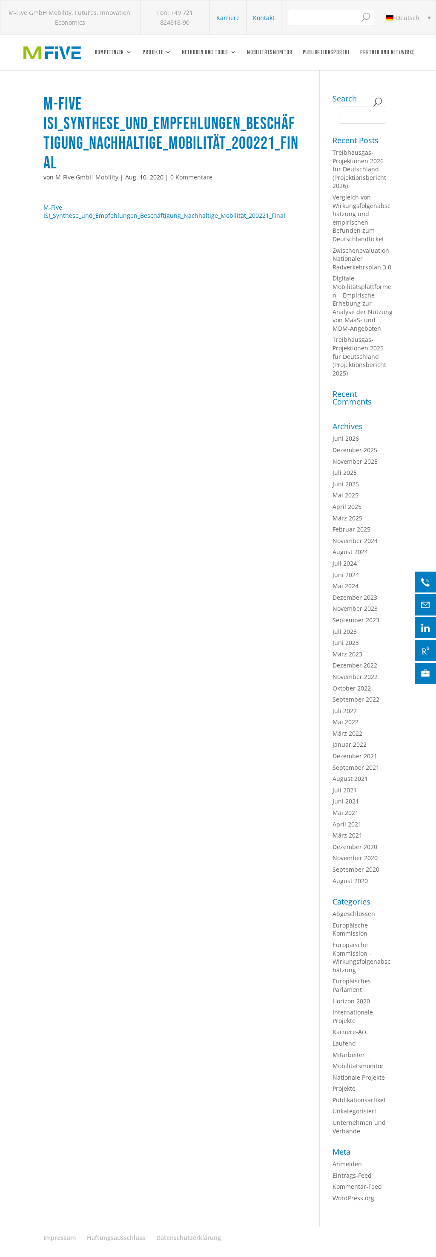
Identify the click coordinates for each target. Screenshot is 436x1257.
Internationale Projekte (353, 1016)
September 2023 (356, 620)
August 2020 (350, 881)
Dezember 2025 (355, 450)
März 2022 (347, 733)
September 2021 (356, 767)
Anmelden (347, 1164)
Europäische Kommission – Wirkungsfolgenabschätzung (361, 957)
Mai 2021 (346, 813)
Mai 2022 (346, 722)
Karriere (228, 18)
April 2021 (347, 824)
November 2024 (355, 541)
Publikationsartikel (359, 1100)
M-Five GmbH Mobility (86, 177)
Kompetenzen (109, 52)
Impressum (59, 1238)
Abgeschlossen (354, 914)
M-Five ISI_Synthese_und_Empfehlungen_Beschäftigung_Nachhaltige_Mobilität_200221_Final (164, 211)
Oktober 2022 (352, 688)
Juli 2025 (345, 472)
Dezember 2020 (355, 847)
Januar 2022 (350, 744)
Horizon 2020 (351, 1001)
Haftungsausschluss (116, 1238)
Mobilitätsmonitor (270, 52)
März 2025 (347, 518)
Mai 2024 (346, 586)
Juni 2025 (346, 484)
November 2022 (355, 677)
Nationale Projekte (359, 1077)
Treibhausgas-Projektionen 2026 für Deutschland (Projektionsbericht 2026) (359, 169)
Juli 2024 (345, 563)
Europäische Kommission (350, 929)
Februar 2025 (351, 529)
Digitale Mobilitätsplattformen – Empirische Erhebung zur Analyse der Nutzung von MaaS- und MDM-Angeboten (363, 303)
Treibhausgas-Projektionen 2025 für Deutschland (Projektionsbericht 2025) (359, 356)
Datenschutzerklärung (188, 1238)
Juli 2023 (345, 631)
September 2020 (356, 869)
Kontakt (264, 18)
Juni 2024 (346, 575)
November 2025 (355, 461)
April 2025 (347, 507)
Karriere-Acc (350, 1032)
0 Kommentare (191, 177)
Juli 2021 (345, 790)
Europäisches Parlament (352, 985)
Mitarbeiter (349, 1055)
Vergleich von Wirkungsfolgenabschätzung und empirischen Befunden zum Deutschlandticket (361, 218)
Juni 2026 (346, 438)
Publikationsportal (326, 52)
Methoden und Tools (205, 52)
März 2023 (347, 654)
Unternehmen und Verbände (359, 1126)
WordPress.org (353, 1198)
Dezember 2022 (355, 665)
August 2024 (350, 552)
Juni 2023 (346, 643)
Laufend (344, 1043)
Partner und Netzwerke (387, 52)
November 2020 (355, 858)
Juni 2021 (346, 801)
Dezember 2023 (355, 597)
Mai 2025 (346, 495)
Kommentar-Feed (357, 1186)
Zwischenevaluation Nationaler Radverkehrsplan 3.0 (362, 258)
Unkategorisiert (354, 1111)
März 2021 (347, 835)
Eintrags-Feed (352, 1175)
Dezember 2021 (355, 756)
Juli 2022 (345, 711)
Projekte (153, 52)
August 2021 (350, 778)
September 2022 (356, 699)
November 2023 (355, 608)
